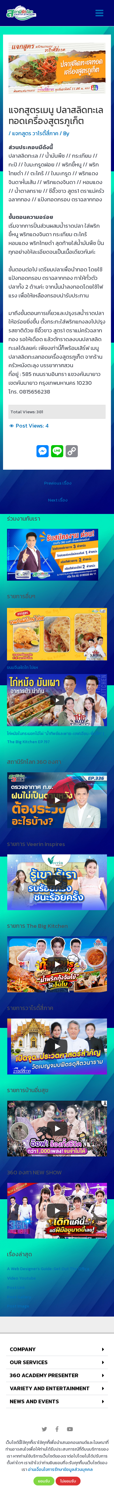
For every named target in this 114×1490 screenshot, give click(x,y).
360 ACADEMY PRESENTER (44, 1375)
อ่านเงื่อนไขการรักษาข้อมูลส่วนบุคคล (60, 1469)
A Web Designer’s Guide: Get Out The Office (48, 1269)
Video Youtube (21, 1278)
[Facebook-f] (57, 1429)
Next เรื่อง (57, 500)
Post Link (16, 1287)
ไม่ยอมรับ (68, 1481)
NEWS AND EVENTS (34, 1401)
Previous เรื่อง (57, 483)
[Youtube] (70, 1429)
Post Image (18, 1306)
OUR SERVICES (29, 1362)
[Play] (57, 800)
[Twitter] (44, 1429)
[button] (57, 1349)
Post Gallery (19, 1297)
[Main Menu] (99, 13)
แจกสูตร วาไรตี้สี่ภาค (35, 133)
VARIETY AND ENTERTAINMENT (50, 1388)
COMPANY (23, 1349)
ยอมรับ (44, 1481)
